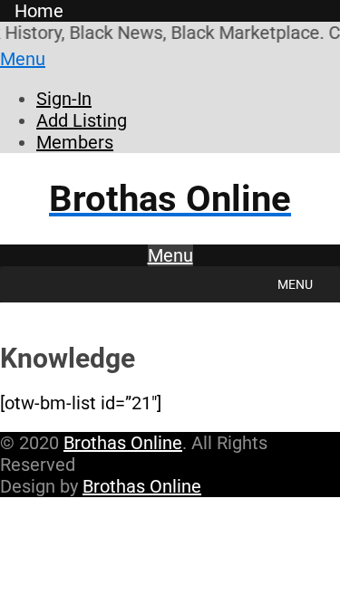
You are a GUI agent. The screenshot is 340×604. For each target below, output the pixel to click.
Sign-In (64, 99)
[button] (295, 284)
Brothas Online (122, 443)
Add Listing (81, 120)
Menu (22, 59)
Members (74, 142)
